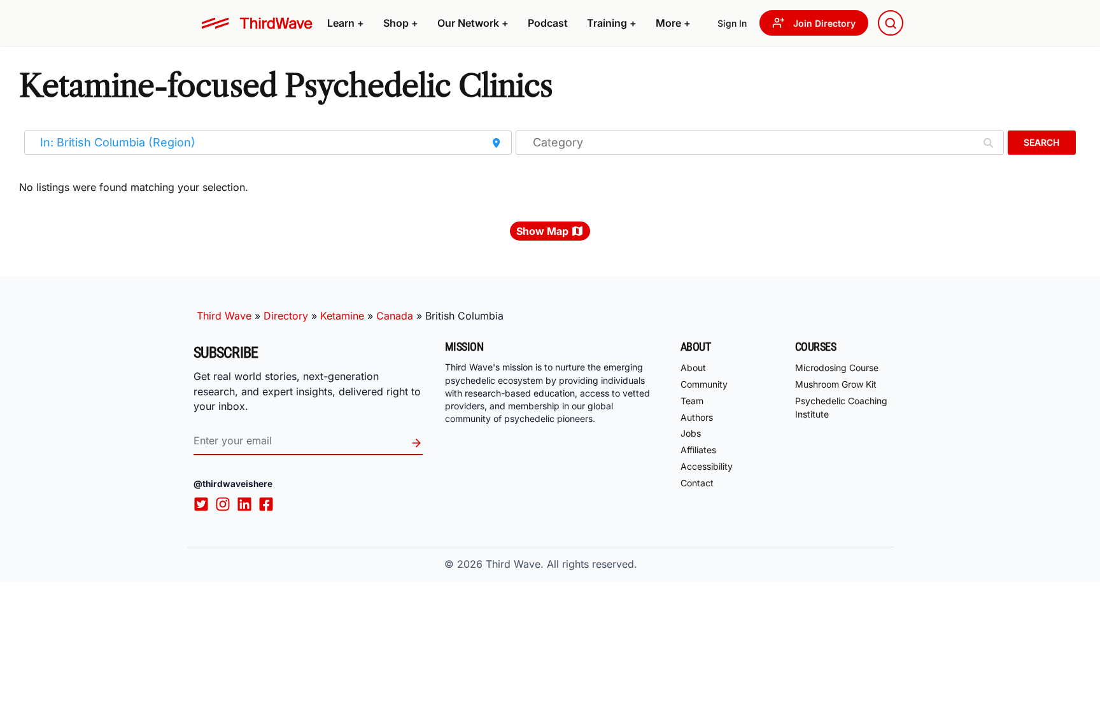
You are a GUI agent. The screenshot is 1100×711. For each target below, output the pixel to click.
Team (691, 400)
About (693, 367)
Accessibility (706, 466)
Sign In (732, 23)
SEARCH (1041, 142)
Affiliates (698, 449)
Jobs (690, 433)
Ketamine (342, 315)
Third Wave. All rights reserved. (561, 564)
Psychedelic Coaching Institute (841, 407)
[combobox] (890, 23)
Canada (394, 315)
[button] (345, 23)
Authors (696, 417)
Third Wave (224, 315)
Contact (697, 482)
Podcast (548, 23)
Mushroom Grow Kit (836, 384)
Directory (286, 315)
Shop (400, 23)
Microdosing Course (836, 367)
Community (704, 384)
